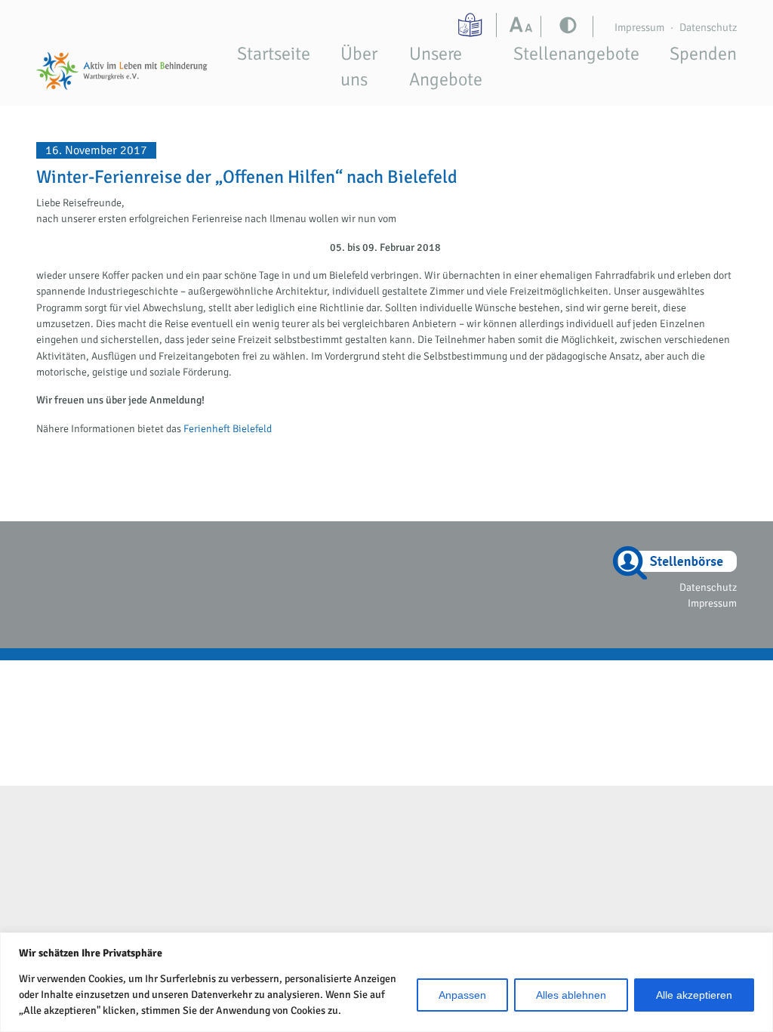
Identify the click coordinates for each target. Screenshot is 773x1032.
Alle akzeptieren (694, 995)
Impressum (639, 27)
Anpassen (462, 995)
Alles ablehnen (571, 995)
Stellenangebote (576, 53)
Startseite (273, 53)
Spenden (703, 53)
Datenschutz (708, 27)
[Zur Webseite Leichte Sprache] (472, 25)
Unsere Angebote (445, 66)
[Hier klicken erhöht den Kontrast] (524, 26)
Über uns (358, 66)
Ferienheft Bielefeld (227, 428)
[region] (386, 982)
